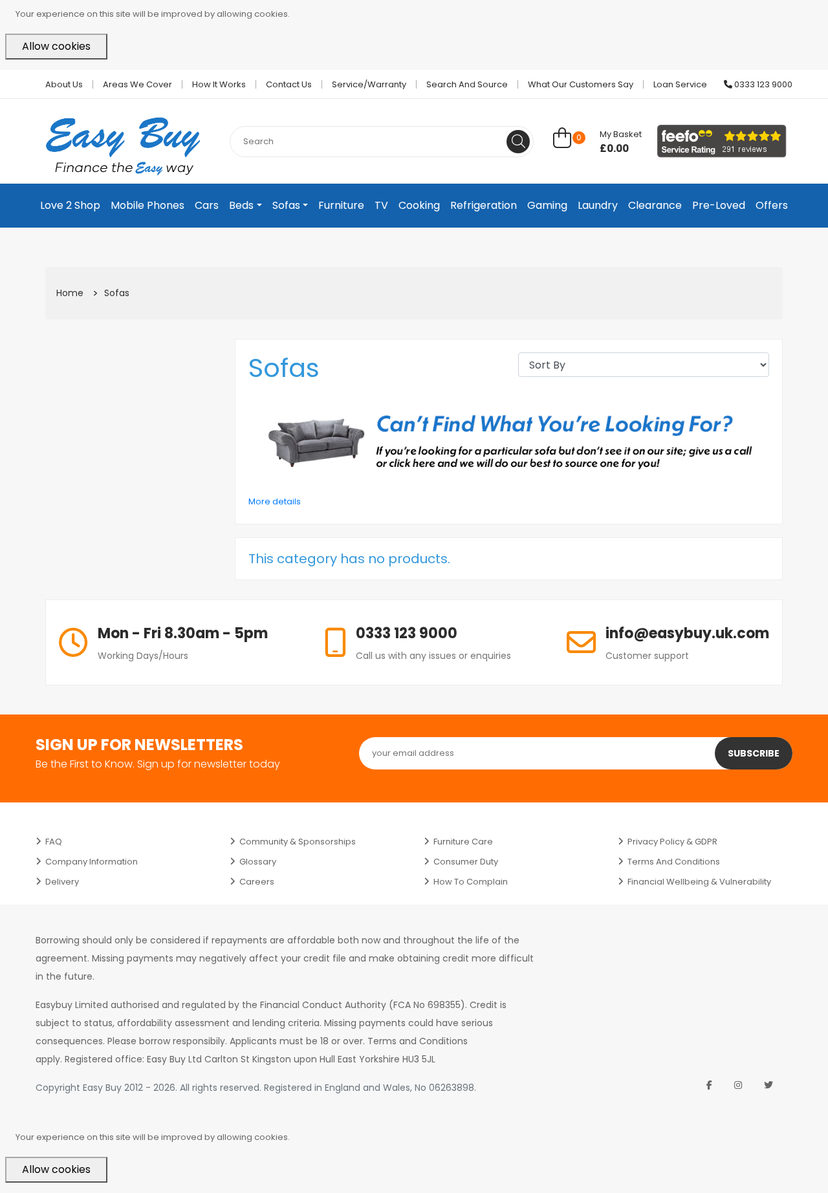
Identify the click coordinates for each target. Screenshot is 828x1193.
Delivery (62, 882)
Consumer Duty (465, 861)
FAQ (53, 841)
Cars (207, 205)
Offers (772, 205)
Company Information (91, 861)
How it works (219, 84)
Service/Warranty (369, 84)
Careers (256, 882)
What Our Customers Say (580, 84)
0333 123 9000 (762, 84)
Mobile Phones (147, 205)
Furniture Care (463, 841)
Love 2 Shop (70, 205)
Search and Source (467, 84)
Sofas (286, 205)
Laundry (598, 205)
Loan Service (680, 84)
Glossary (257, 861)
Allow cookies (56, 46)
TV (381, 205)
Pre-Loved (718, 205)
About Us (64, 84)
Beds (241, 205)
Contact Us (289, 84)
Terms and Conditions (673, 861)
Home (69, 292)
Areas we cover (137, 84)
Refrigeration (483, 205)
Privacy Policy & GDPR (672, 841)
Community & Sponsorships (297, 841)
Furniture (341, 205)
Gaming (547, 205)
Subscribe (753, 753)
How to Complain (470, 882)
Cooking (419, 205)
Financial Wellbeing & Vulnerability (699, 882)
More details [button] (274, 501)
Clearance (655, 205)
